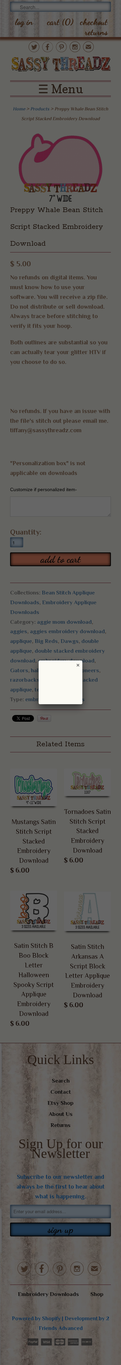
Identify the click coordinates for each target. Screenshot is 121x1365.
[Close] (77, 664)
